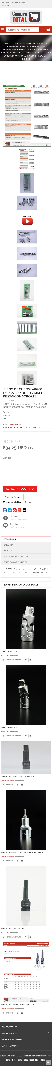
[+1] (19, 510)
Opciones (9, 785)
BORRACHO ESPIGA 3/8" (10, 728)
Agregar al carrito (13, 660)
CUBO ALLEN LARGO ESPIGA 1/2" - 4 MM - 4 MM (18, 1005)
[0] (5, 510)
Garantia (8, 545)
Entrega (8, 551)
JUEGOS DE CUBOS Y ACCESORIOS (29, 43)
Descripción (10, 539)
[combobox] (22, 29)
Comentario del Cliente (16, 562)
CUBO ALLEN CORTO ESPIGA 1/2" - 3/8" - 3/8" (17, 777)
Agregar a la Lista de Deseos (18, 502)
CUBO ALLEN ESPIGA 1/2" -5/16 (12, 929)
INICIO (8, 43)
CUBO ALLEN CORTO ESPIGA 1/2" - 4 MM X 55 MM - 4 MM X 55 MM (24, 853)
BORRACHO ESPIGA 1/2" (10, 652)
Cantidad (7, 458)
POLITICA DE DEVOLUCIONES (17, 556)
